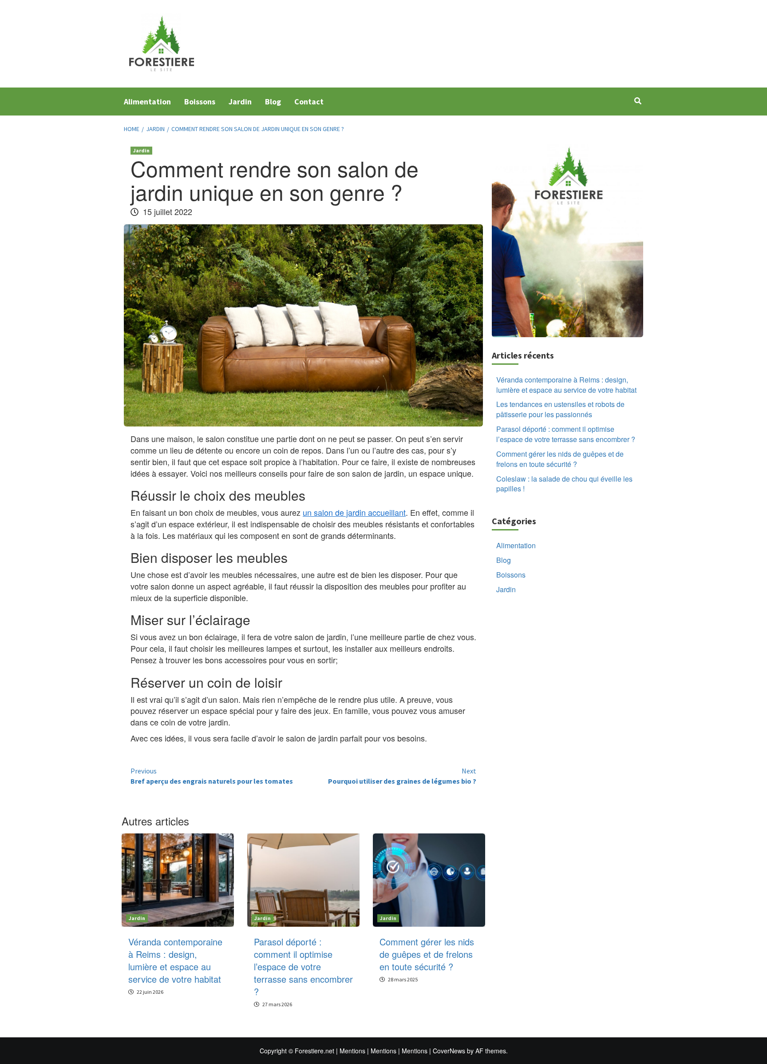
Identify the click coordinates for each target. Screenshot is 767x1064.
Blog (273, 101)
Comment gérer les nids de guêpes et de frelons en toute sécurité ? (427, 954)
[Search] (637, 100)
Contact (309, 101)
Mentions (352, 1050)
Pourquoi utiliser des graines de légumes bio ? (402, 775)
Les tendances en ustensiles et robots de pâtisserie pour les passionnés (560, 409)
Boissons (199, 101)
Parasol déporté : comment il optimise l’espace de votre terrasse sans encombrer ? (303, 966)
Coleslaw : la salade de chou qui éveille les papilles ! (564, 484)
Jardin (240, 101)
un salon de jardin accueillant (354, 512)
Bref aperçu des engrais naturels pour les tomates (211, 775)
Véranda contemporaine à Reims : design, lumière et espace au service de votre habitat (175, 960)
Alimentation (147, 101)
